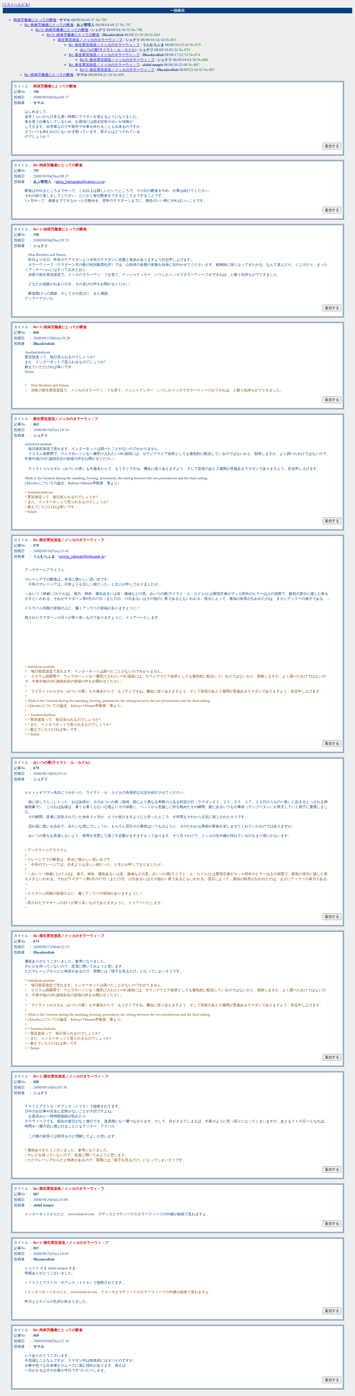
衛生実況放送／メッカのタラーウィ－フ (90, 40)
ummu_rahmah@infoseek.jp (81, 556)
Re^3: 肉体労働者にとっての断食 (73, 35)
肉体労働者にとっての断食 (35, 20)
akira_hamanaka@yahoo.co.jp (80, 182)
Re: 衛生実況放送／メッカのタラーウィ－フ (104, 45)
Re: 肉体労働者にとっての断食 (49, 25)
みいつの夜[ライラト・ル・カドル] (108, 50)
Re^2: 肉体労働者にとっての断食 (62, 30)
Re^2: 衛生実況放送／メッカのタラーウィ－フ (117, 60)
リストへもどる (16, 4)
